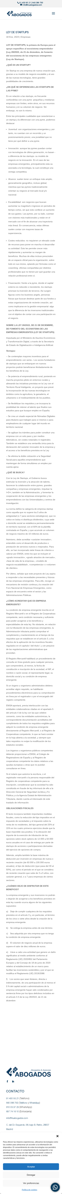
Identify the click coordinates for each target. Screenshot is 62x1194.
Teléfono (23, 1103)
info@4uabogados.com (17, 1118)
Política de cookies (29, 1190)
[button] (57, 1136)
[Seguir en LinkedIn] (13, 1081)
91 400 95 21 (25, 3)
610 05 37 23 (12, 1107)
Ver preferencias (31, 1183)
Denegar (31, 1175)
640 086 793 (37, 3)
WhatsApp (34, 1103)
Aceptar (31, 1166)
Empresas (25, 37)
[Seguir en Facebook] (7, 1081)
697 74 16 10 (12, 1112)
